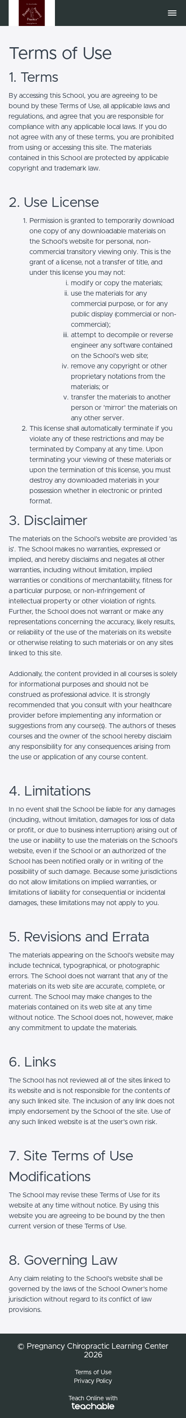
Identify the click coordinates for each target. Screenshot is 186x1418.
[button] (172, 13)
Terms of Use (93, 1373)
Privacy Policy (93, 1381)
